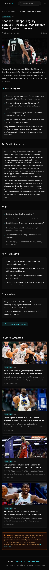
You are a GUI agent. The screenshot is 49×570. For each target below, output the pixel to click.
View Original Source (16, 324)
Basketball (12, 12)
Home (3, 12)
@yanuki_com (40, 565)
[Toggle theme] (45, 3)
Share (45, 33)
